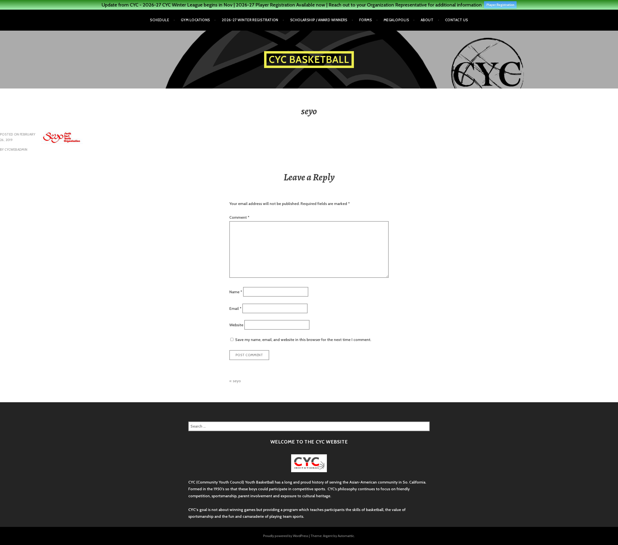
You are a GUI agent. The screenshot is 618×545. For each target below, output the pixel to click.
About (427, 20)
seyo (237, 381)
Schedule (159, 20)
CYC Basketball (309, 59)
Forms (365, 20)
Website (236, 324)
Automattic (346, 536)
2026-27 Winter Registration (250, 20)
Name (235, 292)
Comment (239, 217)
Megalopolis (396, 20)
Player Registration (500, 5)
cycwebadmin (16, 149)
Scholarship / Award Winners (318, 20)
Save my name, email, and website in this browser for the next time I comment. (303, 339)
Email (235, 308)
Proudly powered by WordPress (285, 536)
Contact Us (456, 20)
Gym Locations (195, 20)
